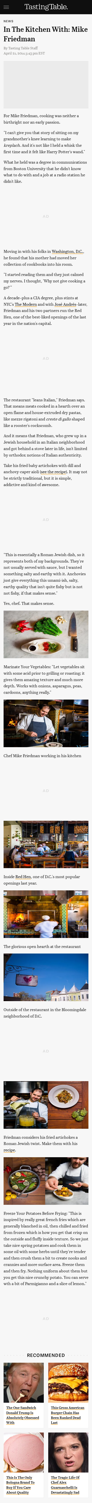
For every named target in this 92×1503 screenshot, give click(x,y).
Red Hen (23, 876)
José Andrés (65, 304)
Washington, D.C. (67, 251)
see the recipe (53, 471)
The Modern (26, 304)
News (8, 21)
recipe (9, 1150)
